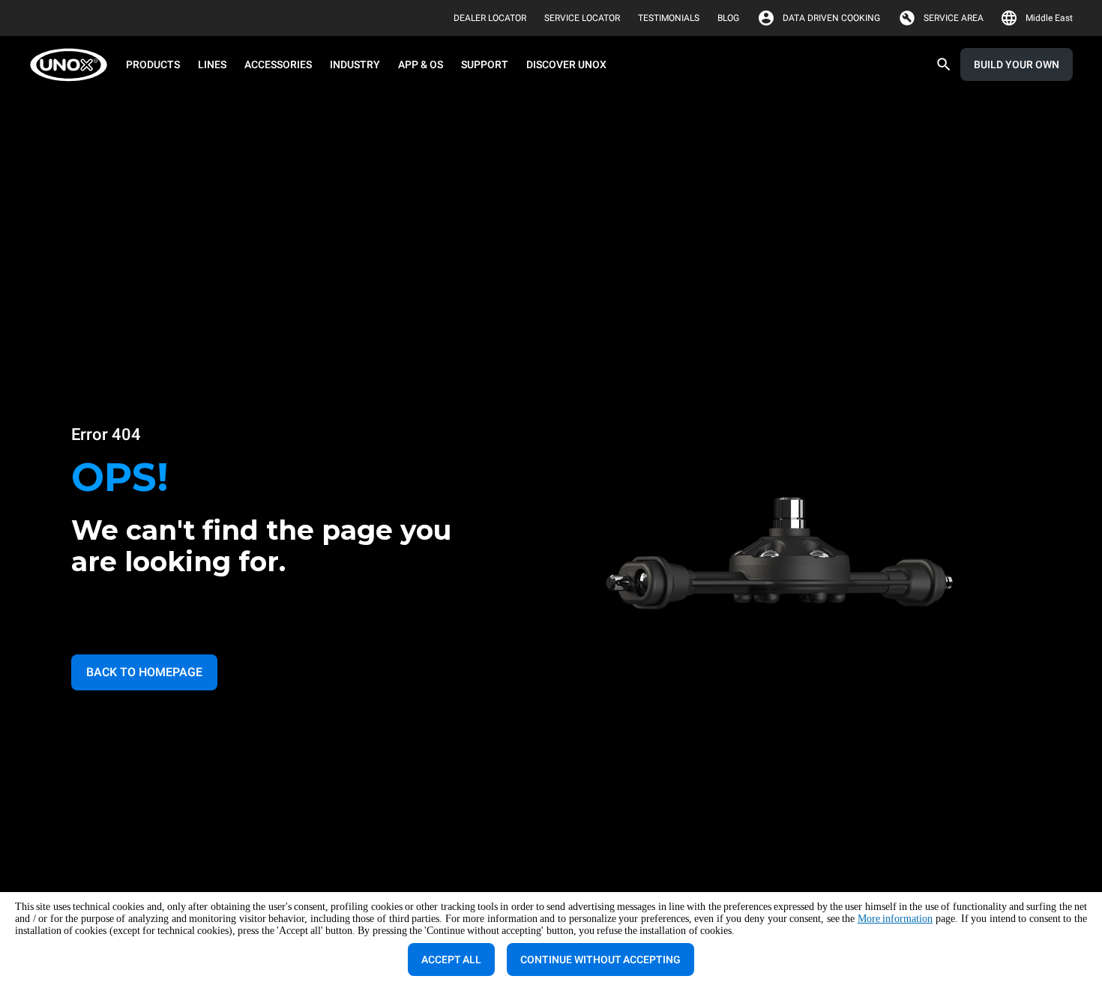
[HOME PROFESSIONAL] (73, 65)
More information (895, 918)
